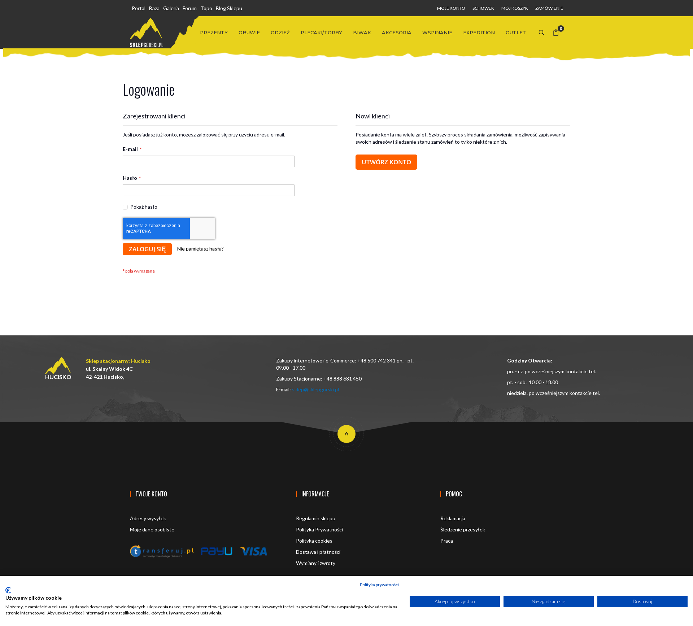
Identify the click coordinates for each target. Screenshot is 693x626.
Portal (138, 8)
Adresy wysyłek (148, 518)
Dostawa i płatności (318, 552)
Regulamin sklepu (315, 518)
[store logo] (146, 32)
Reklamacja (452, 518)
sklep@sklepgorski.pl (315, 389)
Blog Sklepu (229, 8)
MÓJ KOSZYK (514, 8)
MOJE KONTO (451, 8)
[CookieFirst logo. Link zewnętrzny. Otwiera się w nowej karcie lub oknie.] (8, 590)
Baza (154, 8)
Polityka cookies (314, 541)
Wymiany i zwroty (315, 563)
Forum (190, 8)
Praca (446, 541)
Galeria (171, 8)
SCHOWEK (483, 8)
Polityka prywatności (379, 584)
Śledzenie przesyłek (462, 529)
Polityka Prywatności (319, 529)
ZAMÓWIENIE (549, 8)
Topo (206, 8)
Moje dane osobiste (152, 529)
